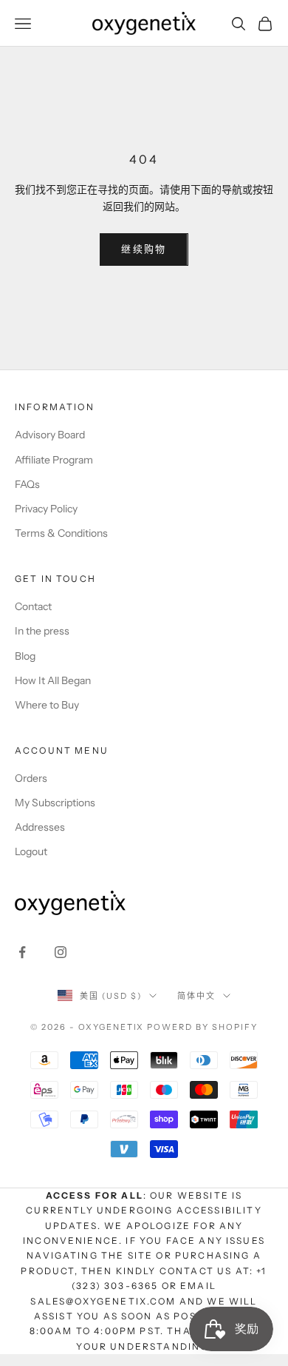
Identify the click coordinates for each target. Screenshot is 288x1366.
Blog (25, 656)
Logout (31, 851)
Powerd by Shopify (202, 1027)
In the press (42, 630)
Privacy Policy (46, 508)
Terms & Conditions (61, 533)
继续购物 (143, 249)
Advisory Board (50, 434)
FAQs (27, 484)
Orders (31, 778)
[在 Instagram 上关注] (60, 952)
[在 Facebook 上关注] (22, 952)
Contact (33, 606)
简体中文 (196, 996)
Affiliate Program (54, 459)
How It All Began (53, 680)
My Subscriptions (55, 802)
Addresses (40, 827)
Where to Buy (47, 705)
